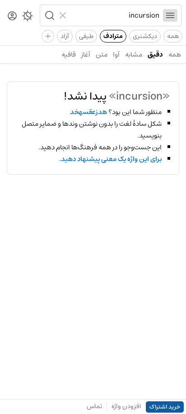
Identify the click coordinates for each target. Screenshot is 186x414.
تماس (94, 406)
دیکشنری (145, 36)
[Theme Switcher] (27, 17)
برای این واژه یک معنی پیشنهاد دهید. (110, 159)
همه (173, 36)
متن (101, 54)
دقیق (155, 54)
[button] (48, 15)
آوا (116, 54)
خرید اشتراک (164, 407)
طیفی (86, 36)
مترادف (113, 36)
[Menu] (170, 15)
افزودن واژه (126, 406)
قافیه (68, 54)
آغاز (85, 54)
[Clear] (63, 15)
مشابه (133, 54)
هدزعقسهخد (88, 112)
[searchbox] (114, 15)
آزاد (64, 36)
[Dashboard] (12, 16)
